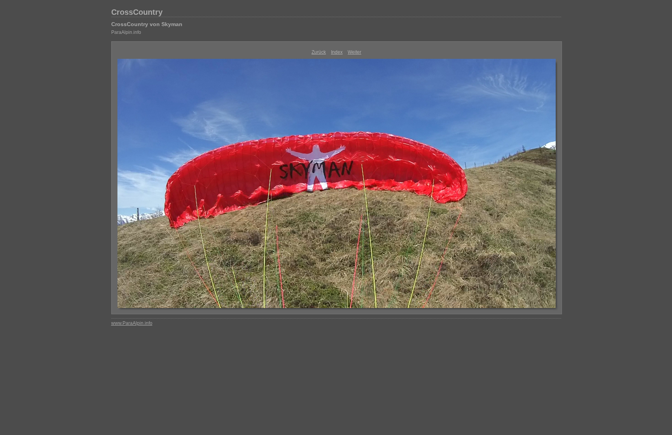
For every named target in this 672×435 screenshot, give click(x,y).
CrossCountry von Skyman (146, 24)
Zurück (319, 52)
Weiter (354, 52)
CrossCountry (137, 12)
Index (337, 52)
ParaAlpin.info (126, 32)
